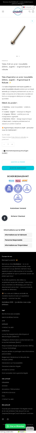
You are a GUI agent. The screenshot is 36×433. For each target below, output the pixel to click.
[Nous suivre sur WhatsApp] (8, 419)
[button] (28, 7)
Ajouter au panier (18, 162)
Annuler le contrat (8, 370)
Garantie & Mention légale (11, 366)
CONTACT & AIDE (8, 327)
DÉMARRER (5, 382)
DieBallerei (5, 61)
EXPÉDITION (5, 331)
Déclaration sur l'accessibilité (12, 363)
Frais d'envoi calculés (18, 137)
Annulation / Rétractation (11, 389)
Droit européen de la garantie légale (15, 373)
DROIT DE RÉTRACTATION (10, 317)
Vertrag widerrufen (6, 432)
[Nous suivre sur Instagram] (3, 419)
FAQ (3, 396)
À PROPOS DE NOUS (8, 392)
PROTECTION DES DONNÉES (11, 314)
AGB (3, 321)
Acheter (5, 386)
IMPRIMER (5, 324)
